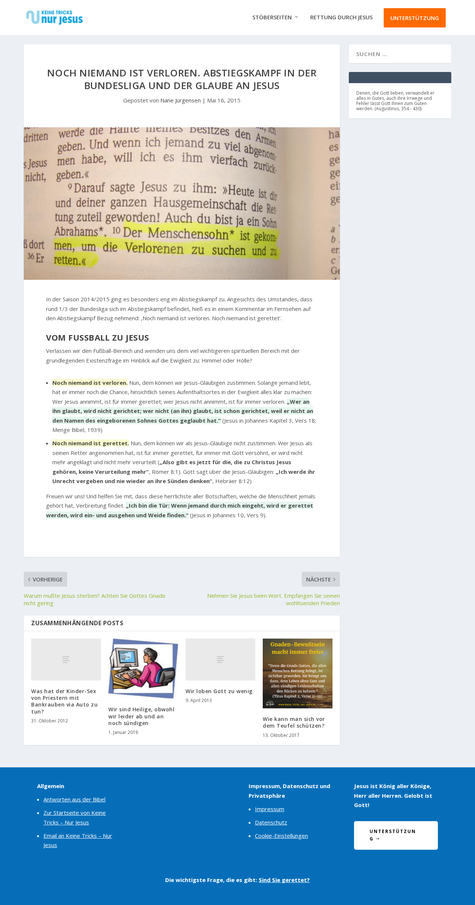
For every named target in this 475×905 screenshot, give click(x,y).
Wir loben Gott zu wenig (219, 691)
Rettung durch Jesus (341, 17)
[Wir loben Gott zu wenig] (220, 660)
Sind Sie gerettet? (284, 879)
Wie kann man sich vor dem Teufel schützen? (294, 722)
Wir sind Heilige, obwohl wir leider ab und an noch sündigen (141, 716)
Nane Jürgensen (180, 100)
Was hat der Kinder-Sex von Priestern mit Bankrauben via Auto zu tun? (64, 701)
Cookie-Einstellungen (281, 835)
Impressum (269, 809)
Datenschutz (271, 822)
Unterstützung (414, 18)
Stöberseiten (272, 17)
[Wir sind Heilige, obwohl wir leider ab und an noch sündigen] (143, 669)
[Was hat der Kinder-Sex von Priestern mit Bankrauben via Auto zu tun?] (66, 660)
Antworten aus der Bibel (74, 799)
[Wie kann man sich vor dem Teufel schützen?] (297, 673)
